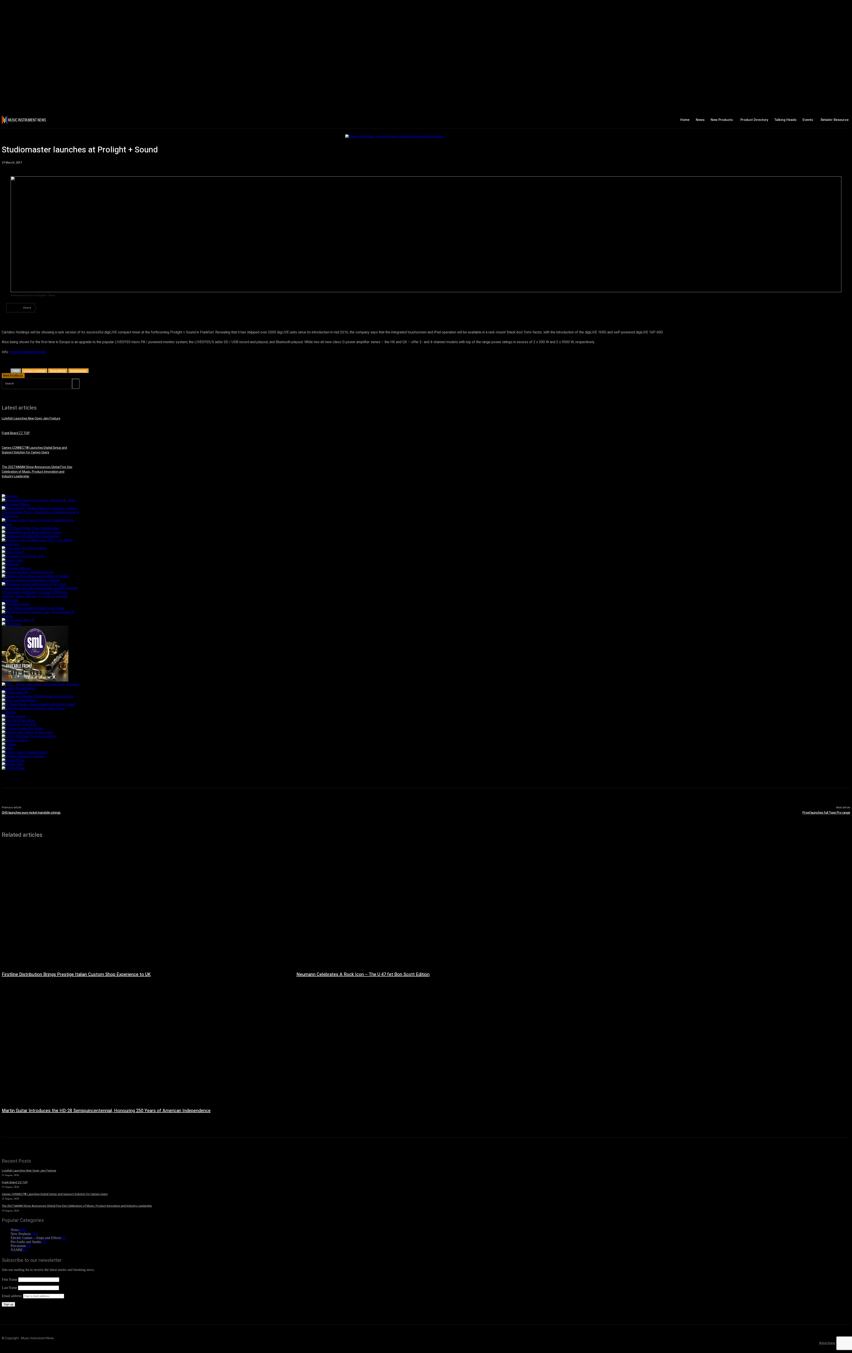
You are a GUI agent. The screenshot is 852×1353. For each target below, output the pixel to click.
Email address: (12, 1296)
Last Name (9, 1288)
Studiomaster (78, 370)
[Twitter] (62, 307)
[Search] (75, 384)
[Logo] (72, 120)
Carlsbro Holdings (34, 370)
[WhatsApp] (94, 307)
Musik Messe (58, 370)
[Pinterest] (78, 307)
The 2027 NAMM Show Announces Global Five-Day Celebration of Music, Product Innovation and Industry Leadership (37, 472)
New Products (13, 375)
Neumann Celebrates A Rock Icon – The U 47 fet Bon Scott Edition (363, 974)
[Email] (126, 307)
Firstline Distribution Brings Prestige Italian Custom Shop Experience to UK (76, 974)
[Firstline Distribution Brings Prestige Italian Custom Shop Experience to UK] (145, 907)
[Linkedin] (110, 307)
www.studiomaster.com (27, 352)
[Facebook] (46, 307)
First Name (9, 1279)
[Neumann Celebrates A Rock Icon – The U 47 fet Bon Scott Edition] (439, 907)
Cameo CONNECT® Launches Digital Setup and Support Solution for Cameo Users (34, 450)
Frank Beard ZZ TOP (16, 433)
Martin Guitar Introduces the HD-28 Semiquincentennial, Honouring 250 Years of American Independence (106, 1110)
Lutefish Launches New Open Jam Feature (31, 418)
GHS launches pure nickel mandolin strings (31, 812)
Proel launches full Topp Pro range (826, 812)
